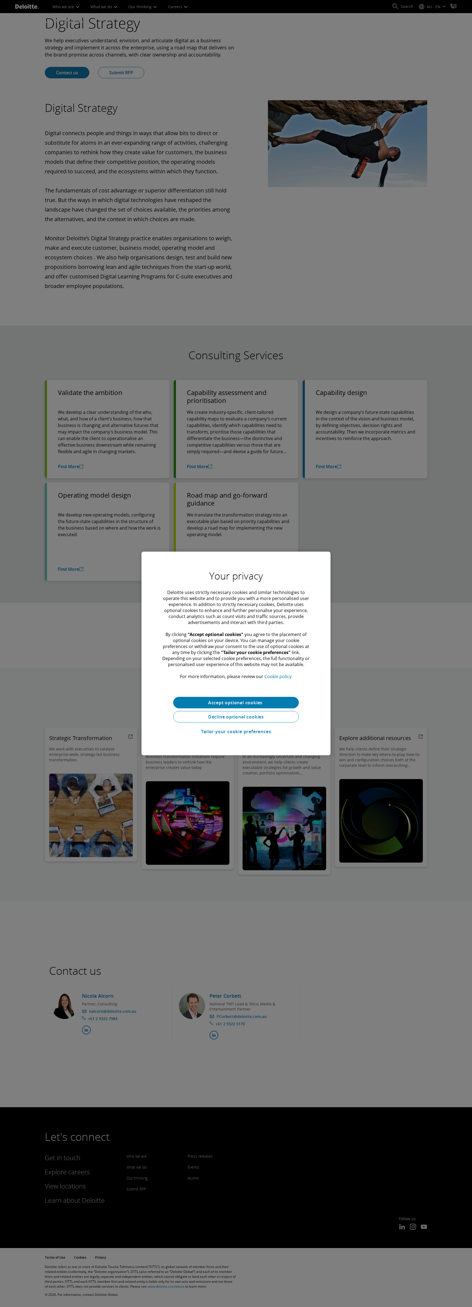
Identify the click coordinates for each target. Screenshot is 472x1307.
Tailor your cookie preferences (236, 732)
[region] (236, 653)
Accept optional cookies (236, 703)
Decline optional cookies (236, 717)
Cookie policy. (278, 676)
